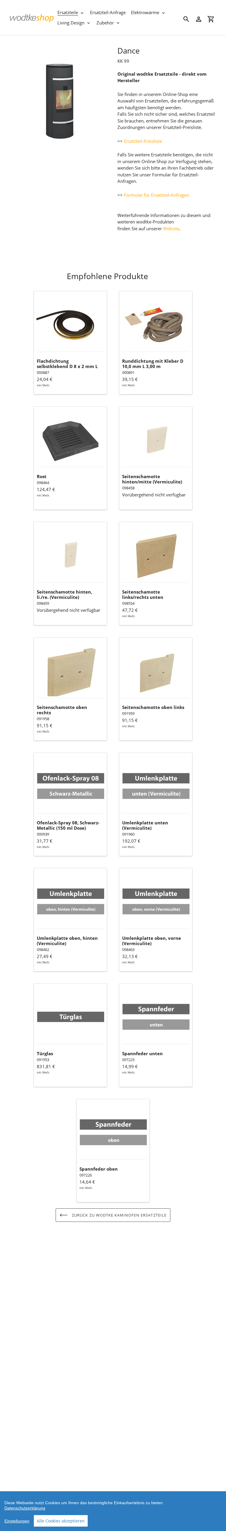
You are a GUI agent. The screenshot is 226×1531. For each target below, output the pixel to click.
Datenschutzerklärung (24, 1508)
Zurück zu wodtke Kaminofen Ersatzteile (119, 1215)
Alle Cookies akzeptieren (61, 1521)
